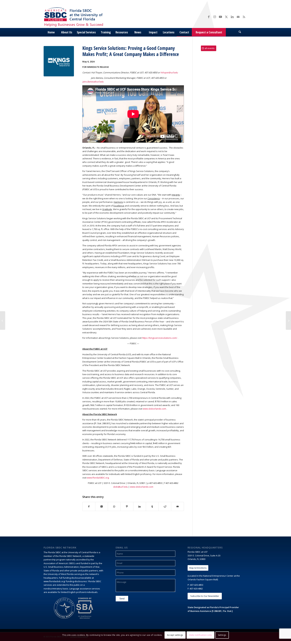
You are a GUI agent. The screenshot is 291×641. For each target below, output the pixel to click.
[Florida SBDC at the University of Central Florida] (74, 16)
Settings (222, 635)
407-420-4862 (196, 588)
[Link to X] (226, 16)
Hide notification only (200, 635)
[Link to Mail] (238, 16)
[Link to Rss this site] (244, 16)
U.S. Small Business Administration (61, 566)
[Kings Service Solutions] (59, 61)
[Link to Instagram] (214, 16)
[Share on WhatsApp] (114, 506)
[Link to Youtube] (220, 16)
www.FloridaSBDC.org (98, 477)
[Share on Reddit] (165, 506)
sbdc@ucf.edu (120, 486)
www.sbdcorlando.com (154, 408)
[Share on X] (101, 506)
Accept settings (175, 635)
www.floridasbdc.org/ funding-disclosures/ (65, 581)
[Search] (239, 32)
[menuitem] (51, 32)
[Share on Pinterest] (127, 506)
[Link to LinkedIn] (232, 16)
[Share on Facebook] (89, 506)
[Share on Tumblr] (152, 506)
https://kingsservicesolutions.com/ (159, 337)
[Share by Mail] (177, 506)
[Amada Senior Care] (2, 320)
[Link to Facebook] (208, 16)
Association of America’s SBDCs (60, 563)
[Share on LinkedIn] (139, 506)
